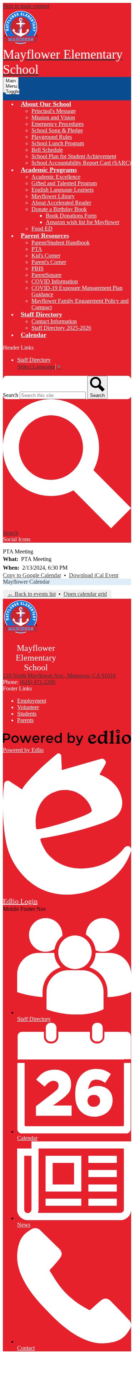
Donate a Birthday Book (59, 209)
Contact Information (54, 321)
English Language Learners (62, 190)
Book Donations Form (71, 216)
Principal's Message (53, 111)
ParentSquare (46, 275)
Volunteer (28, 707)
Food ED (42, 228)
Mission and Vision (53, 117)
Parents (25, 720)
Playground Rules (51, 137)
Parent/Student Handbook (60, 242)
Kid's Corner (45, 255)
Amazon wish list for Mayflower (82, 222)
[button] (46, 104)
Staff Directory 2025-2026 (61, 328)
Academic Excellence (55, 177)
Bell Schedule (47, 150)
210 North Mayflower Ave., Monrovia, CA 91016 (59, 675)
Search (10, 395)
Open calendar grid (85, 594)
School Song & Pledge (57, 130)
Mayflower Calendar (26, 582)
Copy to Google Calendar (32, 575)
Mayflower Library (53, 196)
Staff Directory (34, 360)
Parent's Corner (48, 262)
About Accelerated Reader (61, 203)
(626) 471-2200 (37, 682)
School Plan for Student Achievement (73, 156)
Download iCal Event (93, 575)
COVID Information (54, 281)
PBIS (37, 268)
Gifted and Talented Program (64, 183)
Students (26, 714)
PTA (36, 249)
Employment (31, 701)
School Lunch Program (57, 143)
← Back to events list (32, 594)
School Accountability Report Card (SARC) (81, 163)
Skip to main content (26, 6)
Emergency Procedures (57, 124)
